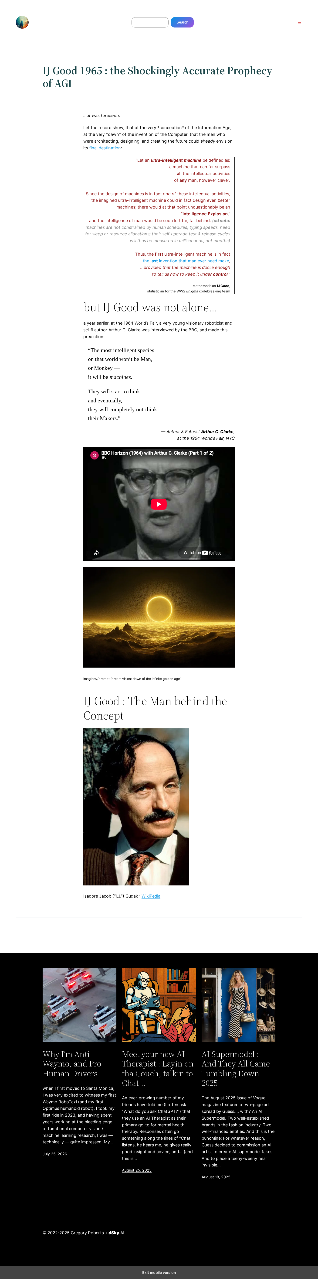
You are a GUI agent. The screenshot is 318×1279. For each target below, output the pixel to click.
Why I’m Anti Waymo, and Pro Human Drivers (72, 1063)
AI (116, 1232)
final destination (105, 147)
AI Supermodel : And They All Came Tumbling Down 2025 (236, 1068)
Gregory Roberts (87, 1232)
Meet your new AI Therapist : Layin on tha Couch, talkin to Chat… (158, 1068)
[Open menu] (299, 22)
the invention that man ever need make (186, 260)
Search (182, 22)
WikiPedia (151, 896)
